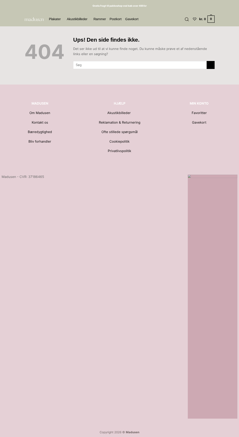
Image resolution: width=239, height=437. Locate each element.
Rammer (99, 19)
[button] (186, 19)
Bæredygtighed (40, 132)
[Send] (211, 65)
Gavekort (132, 19)
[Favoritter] (194, 19)
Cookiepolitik (119, 141)
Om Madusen (39, 113)
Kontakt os (40, 122)
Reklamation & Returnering (119, 122)
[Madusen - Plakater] (34, 19)
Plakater (55, 19)
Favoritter (199, 113)
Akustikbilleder (77, 19)
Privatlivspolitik (119, 151)
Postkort (116, 19)
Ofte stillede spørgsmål (119, 132)
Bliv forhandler (39, 141)
